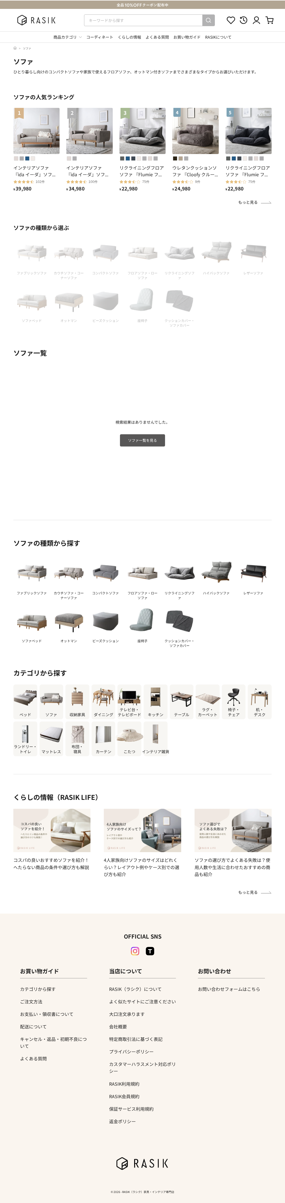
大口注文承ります (127, 1014)
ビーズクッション (105, 640)
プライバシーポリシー (131, 1051)
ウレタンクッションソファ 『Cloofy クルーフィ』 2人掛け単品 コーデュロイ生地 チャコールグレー (195, 171)
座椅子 (142, 640)
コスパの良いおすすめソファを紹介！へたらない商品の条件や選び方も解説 (51, 863)
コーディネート (99, 37)
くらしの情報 (129, 37)
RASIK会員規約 (124, 1096)
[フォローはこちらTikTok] (150, 951)
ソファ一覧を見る (142, 440)
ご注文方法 (31, 1001)
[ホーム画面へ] (15, 48)
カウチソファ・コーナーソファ (69, 595)
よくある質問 (157, 37)
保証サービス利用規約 (131, 1108)
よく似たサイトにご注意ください (142, 1001)
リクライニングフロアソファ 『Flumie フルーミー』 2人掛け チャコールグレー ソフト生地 (248, 171)
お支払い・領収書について (46, 1014)
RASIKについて (218, 37)
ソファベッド (32, 640)
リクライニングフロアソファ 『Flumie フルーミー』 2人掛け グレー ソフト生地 (141, 171)
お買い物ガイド (187, 37)
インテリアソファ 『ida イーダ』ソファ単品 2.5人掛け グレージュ (35, 171)
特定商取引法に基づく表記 (136, 1039)
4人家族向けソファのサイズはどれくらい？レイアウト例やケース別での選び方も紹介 (141, 867)
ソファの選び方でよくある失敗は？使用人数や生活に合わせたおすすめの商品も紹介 (232, 867)
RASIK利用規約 (124, 1083)
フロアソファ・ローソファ (142, 595)
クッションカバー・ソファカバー (179, 643)
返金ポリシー (122, 1121)
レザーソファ (253, 593)
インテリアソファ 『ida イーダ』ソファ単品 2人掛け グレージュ (88, 171)
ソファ (27, 48)
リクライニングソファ (179, 595)
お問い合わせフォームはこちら (229, 989)
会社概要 (118, 1026)
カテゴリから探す (38, 989)
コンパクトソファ (105, 593)
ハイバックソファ (216, 593)
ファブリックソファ (32, 593)
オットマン (68, 640)
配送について (33, 1026)
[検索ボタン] (208, 20)
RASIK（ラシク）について (135, 989)
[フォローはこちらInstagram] (135, 951)
